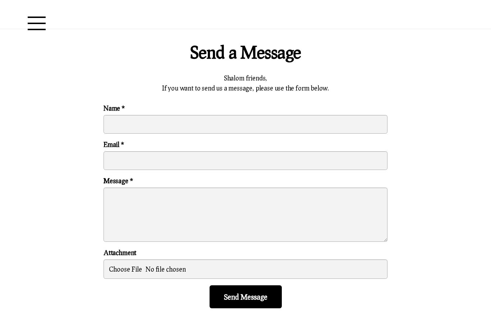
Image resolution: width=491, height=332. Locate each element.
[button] (37, 23)
